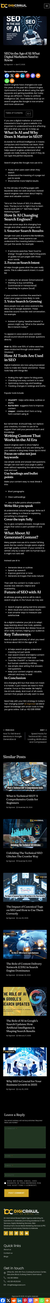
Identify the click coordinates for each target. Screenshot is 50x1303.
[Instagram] (11, 1233)
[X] (12, 75)
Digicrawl (9, 64)
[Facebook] (7, 75)
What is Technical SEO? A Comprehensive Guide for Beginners (22, 799)
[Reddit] (17, 75)
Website (9, 1175)
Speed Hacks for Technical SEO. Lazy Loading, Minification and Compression (37, 736)
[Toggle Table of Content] (27, 113)
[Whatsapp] (7, 81)
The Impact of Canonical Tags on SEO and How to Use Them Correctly (24, 910)
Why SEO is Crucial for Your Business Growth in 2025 (23, 1082)
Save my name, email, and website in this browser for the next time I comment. (24, 1183)
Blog (6, 50)
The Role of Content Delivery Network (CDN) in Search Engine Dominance (24, 967)
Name (9, 1156)
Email (9, 1166)
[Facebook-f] (6, 1233)
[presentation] (25, 776)
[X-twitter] (21, 1233)
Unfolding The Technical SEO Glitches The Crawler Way (24, 854)
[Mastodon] (33, 75)
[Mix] (38, 75)
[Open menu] (46, 6)
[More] (12, 81)
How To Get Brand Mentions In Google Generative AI (12, 735)
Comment (11, 1128)
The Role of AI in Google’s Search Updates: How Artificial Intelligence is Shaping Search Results (22, 1026)
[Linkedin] (22, 75)
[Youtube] (27, 1233)
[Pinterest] (27, 75)
